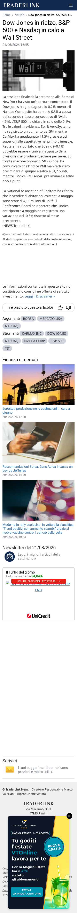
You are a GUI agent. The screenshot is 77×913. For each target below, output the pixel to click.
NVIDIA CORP (34, 341)
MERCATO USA (50, 318)
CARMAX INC (31, 333)
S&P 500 (57, 341)
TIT (7, 348)
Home (6, 15)
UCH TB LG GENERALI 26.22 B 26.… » (38, 581)
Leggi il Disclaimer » (39, 296)
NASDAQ (11, 326)
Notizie (19, 15)
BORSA (28, 318)
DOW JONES (56, 333)
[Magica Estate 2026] (38, 862)
